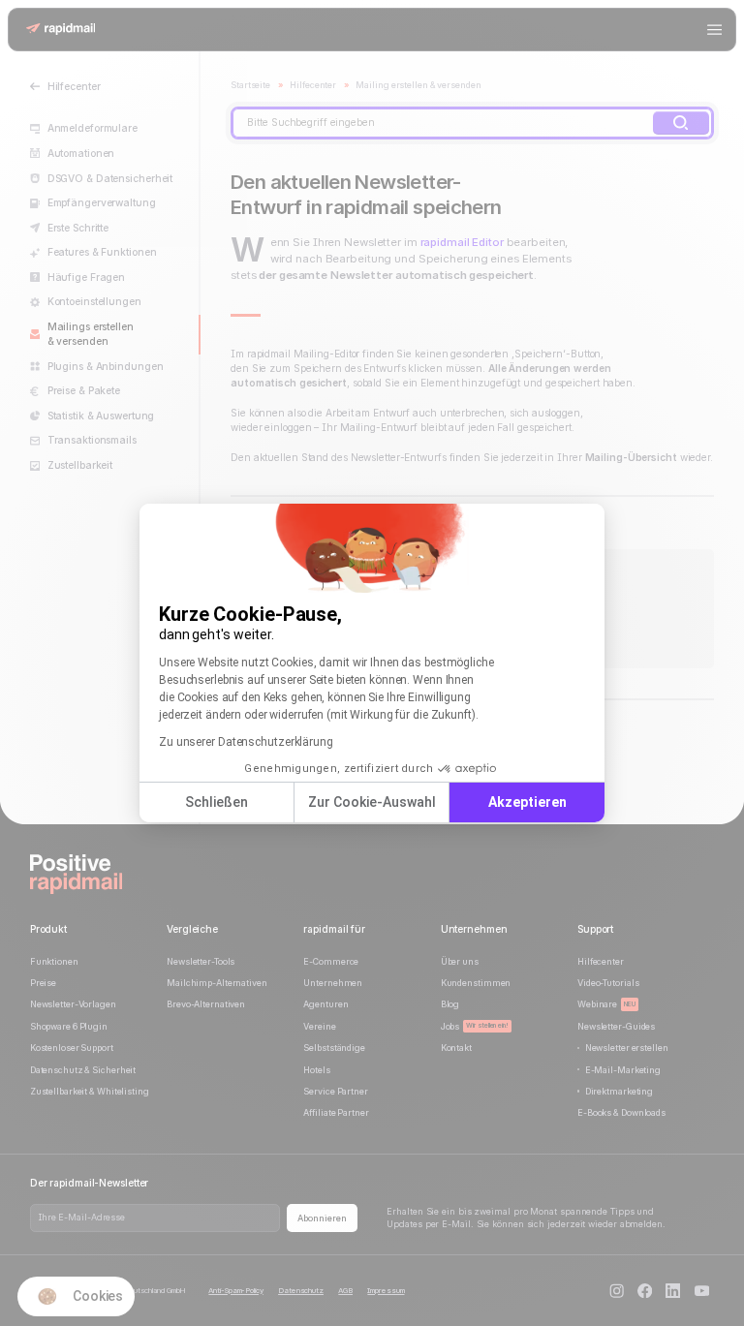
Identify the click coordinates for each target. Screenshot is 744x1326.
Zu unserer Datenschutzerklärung (246, 742)
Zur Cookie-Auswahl (372, 802)
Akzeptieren (527, 802)
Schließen (216, 802)
